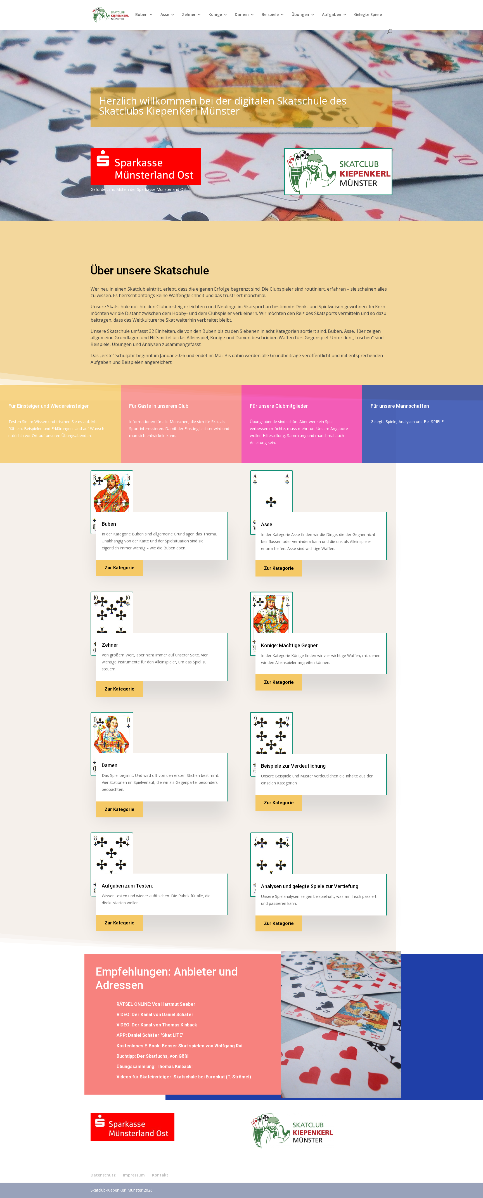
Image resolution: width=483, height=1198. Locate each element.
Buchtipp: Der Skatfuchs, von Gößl (152, 1056)
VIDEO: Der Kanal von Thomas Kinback (157, 1025)
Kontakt (160, 1175)
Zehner (189, 15)
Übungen (300, 15)
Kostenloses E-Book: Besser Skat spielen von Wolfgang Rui (179, 1045)
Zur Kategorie (119, 567)
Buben (141, 15)
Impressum (134, 1175)
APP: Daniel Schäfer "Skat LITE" (150, 1035)
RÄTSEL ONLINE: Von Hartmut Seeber (156, 1004)
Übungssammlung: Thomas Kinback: (155, 1066)
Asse (164, 15)
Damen (242, 15)
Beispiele (270, 15)
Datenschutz (103, 1175)
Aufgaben (331, 15)
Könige (215, 15)
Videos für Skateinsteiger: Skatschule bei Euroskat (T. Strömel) (184, 1077)
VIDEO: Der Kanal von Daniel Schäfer (155, 1014)
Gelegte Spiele (368, 15)
